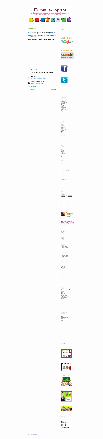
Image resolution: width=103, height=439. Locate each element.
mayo (63, 267)
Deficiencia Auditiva (63, 135)
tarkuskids (62, 316)
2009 (62, 273)
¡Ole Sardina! (32, 28)
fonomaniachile (62, 298)
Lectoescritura (44, 61)
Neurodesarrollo (63, 112)
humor (61, 123)
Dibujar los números (64, 257)
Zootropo (29, 32)
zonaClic (62, 320)
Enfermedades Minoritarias (64, 111)
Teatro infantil (62, 128)
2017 (62, 233)
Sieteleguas (52, 32)
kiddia (61, 302)
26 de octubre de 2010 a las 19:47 (39, 83)
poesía (61, 155)
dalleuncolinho (62, 291)
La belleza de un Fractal (65, 255)
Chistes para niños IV (65, 247)
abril (62, 268)
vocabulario (62, 150)
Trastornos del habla (63, 129)
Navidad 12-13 (62, 148)
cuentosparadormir (63, 290)
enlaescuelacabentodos (64, 295)
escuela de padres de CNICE (64, 296)
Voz (61, 137)
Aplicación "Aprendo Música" (65, 256)
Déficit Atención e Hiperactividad (65, 109)
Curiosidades (62, 99)
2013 (62, 238)
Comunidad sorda (63, 125)
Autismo (62, 110)
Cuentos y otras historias (34, 61)
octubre (63, 245)
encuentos (62, 294)
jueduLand (62, 301)
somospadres (62, 315)
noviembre (63, 244)
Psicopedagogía (63, 153)
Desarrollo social (40, 61)
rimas (61, 156)
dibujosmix (62, 292)
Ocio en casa (48, 61)
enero (63, 272)
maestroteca (62, 303)
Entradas (63, 203)
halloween (62, 149)
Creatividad (62, 108)
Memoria (62, 122)
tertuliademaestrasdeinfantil (64, 317)
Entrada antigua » (53, 89)
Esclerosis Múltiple (63, 127)
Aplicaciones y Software (64, 100)
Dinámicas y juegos (63, 107)
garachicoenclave (63, 299)
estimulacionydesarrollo (64, 297)
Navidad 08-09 (62, 136)
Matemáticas (62, 105)
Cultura (61, 104)
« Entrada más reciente (32, 89)
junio (63, 266)
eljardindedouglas (63, 293)
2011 (62, 240)
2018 (62, 232)
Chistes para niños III (65, 261)
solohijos (62, 314)
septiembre (63, 262)
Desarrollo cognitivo (63, 98)
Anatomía (62, 134)
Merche (32, 83)
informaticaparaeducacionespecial (65, 300)
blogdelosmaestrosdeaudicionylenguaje (66, 289)
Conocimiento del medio (64, 102)
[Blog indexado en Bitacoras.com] (63, 416)
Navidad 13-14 (62, 151)
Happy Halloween (64, 246)
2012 (62, 239)
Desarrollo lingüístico (63, 103)
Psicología (62, 152)
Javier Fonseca (33, 78)
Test (61, 154)
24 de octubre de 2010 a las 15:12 (41, 78)
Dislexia (62, 124)
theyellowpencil (62, 318)
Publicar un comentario (32, 86)
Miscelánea (62, 106)
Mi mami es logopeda (35, 434)
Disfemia (62, 131)
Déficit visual (62, 133)
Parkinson (62, 132)
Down (61, 126)
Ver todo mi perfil (68, 216)
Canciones (62, 147)
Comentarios (62, 130)
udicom (61, 319)
